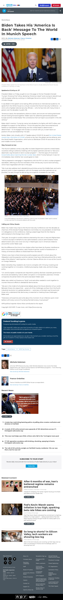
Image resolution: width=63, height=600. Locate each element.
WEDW (12, 572)
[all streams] (60, 11)
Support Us (26, 586)
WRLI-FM (5, 576)
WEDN (8, 572)
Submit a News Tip (28, 590)
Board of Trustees (28, 569)
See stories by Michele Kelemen (19, 371)
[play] (4, 10)
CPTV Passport (40, 575)
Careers (25, 580)
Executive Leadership (26, 563)
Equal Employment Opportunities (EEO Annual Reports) (41, 580)
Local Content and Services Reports (53, 582)
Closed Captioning (53, 563)
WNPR (10, 575)
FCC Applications (52, 566)
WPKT (14, 575)
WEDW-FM (5, 575)
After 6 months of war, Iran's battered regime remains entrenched (41, 484)
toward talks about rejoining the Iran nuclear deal (19, 155)
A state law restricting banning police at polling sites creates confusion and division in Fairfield (32, 423)
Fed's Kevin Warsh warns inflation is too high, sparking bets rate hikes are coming (42, 507)
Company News (27, 559)
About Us (25, 556)
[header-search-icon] (35, 5)
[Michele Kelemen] (5, 364)
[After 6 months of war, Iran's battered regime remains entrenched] (12, 486)
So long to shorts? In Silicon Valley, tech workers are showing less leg (40, 534)
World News (6, 20)
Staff (24, 566)
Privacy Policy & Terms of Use (40, 588)
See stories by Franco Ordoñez (19, 385)
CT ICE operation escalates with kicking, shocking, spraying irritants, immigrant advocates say (30, 442)
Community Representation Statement (40, 568)
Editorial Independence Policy (52, 574)
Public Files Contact (7, 578)
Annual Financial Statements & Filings (54, 556)
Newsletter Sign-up (41, 556)
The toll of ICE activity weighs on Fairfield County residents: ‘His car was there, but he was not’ (31, 449)
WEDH (4, 572)
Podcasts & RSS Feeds (40, 560)
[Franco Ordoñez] (5, 381)
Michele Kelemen (14, 38)
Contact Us (26, 583)
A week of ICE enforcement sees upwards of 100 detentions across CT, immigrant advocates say (30, 430)
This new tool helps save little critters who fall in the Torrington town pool (32, 436)
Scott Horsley (27, 513)
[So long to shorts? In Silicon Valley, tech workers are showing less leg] (12, 536)
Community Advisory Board (28, 573)
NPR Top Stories (24, 349)
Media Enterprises (28, 577)
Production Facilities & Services (53, 578)
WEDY (4, 574)
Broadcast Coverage (53, 560)
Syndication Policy (53, 569)
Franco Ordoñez (26, 38)
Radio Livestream (40, 563)
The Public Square (53, 586)
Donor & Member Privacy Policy (40, 584)
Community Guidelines (39, 572)
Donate (56, 5)
